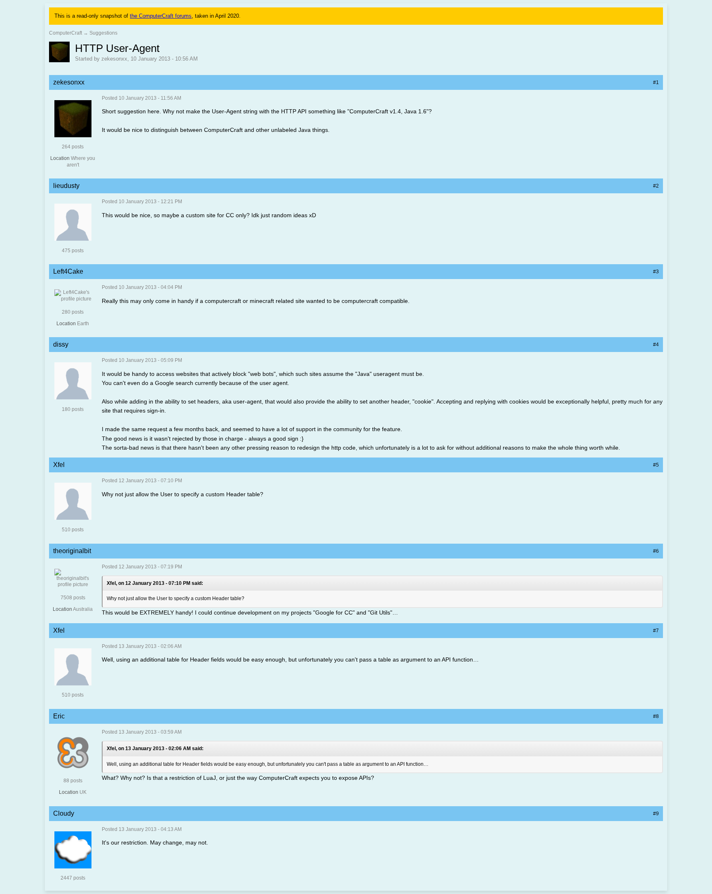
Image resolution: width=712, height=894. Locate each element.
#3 (656, 272)
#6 (656, 551)
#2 (656, 186)
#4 (656, 344)
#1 (656, 82)
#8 (656, 716)
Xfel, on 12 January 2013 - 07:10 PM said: (155, 583)
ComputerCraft (65, 33)
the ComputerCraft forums (161, 16)
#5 (656, 465)
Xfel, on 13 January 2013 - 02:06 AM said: (155, 748)
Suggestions (103, 33)
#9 (656, 814)
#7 (656, 631)
